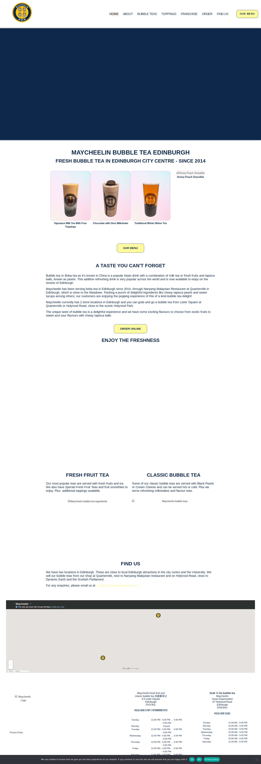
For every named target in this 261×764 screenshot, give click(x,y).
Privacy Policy (16, 732)
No (199, 759)
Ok (192, 759)
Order (207, 14)
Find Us (222, 14)
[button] (48, 200)
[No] (256, 759)
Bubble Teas (147, 14)
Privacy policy (211, 759)
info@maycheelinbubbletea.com (117, 585)
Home (114, 14)
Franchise (189, 14)
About (128, 14)
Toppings (168, 14)
